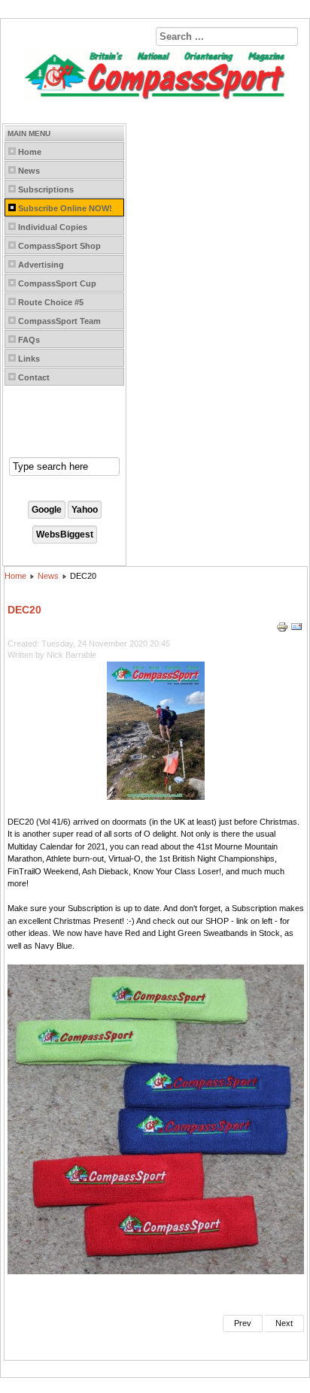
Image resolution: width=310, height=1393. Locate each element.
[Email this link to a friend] (296, 629)
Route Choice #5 (51, 302)
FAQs (29, 339)
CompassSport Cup (57, 283)
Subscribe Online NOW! (65, 208)
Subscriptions (46, 189)
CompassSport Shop (59, 245)
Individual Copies (52, 227)
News (29, 170)
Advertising (41, 264)
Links (29, 358)
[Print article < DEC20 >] (283, 629)
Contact (34, 377)
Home (29, 151)
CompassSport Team (59, 321)
